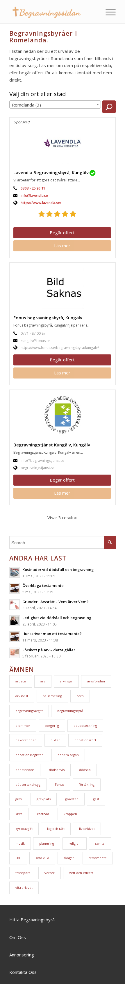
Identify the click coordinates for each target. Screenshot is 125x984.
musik (20, 843)
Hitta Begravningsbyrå (32, 919)
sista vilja (42, 858)
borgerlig (52, 725)
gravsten (71, 799)
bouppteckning (85, 725)
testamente (98, 858)
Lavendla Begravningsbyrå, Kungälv (51, 172)
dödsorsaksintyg (27, 784)
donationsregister (29, 755)
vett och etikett (81, 873)
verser (49, 873)
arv (42, 681)
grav (18, 799)
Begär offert (62, 232)
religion (75, 843)
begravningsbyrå (70, 711)
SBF (18, 858)
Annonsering (21, 955)
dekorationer (25, 740)
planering (46, 843)
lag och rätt (56, 828)
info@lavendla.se (34, 195)
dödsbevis (57, 769)
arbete (20, 681)
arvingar (66, 681)
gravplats (44, 799)
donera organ (68, 755)
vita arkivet (24, 887)
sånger (69, 858)
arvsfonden (96, 681)
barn (80, 696)
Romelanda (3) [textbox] (26, 105)
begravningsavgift (29, 711)
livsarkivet (87, 828)
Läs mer (62, 245)
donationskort (85, 740)
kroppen (70, 814)
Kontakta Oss (23, 972)
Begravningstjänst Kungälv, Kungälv (51, 445)
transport (22, 873)
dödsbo (85, 769)
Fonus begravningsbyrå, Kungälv (47, 317)
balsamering (52, 696)
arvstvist (21, 696)
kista (18, 814)
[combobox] (55, 104)
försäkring (86, 784)
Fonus (59, 784)
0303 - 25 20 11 (33, 188)
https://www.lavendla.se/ (41, 202)
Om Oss (17, 937)
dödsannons (24, 769)
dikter (55, 740)
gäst (96, 799)
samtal (100, 843)
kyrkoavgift (24, 828)
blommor (22, 725)
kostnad (43, 814)
